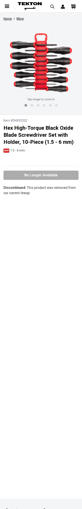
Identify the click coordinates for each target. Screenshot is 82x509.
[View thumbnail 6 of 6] (56, 105)
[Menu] (6, 6)
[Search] (52, 6)
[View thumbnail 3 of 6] (38, 105)
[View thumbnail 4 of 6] (44, 105)
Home (7, 18)
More (20, 18)
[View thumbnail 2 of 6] (32, 105)
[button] (41, 63)
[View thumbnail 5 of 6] (50, 105)
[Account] (63, 6)
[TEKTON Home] (30, 6)
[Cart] (73, 6)
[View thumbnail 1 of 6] (26, 105)
